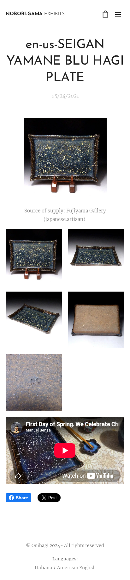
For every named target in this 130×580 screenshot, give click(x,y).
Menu (118, 14)
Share (22, 497)
